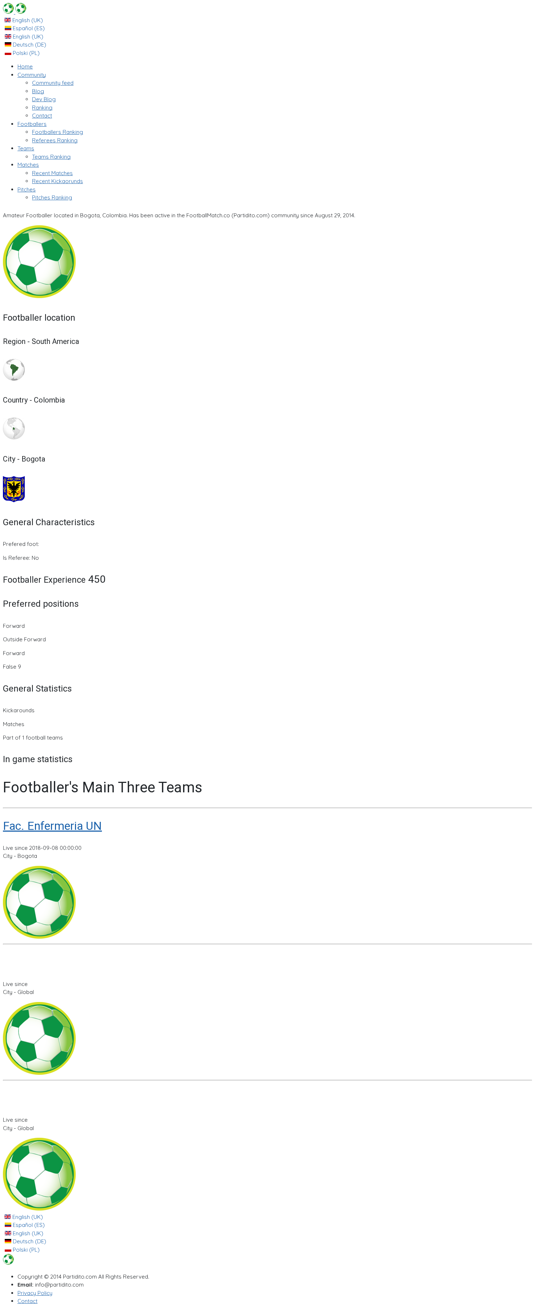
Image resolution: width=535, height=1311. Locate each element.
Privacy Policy (34, 1293)
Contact (27, 1301)
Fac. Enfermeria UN (52, 826)
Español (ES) (28, 28)
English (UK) (27, 20)
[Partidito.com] (14, 11)
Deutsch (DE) (28, 44)
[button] (31, 74)
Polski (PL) (25, 52)
